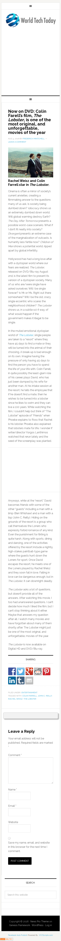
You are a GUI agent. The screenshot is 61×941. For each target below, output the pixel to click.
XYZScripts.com (46, 935)
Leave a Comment (17, 142)
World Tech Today (30, 20)
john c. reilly (45, 696)
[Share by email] (29, 680)
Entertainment (29, 692)
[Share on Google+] (29, 671)
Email (12, 805)
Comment (15, 755)
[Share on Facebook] (12, 671)
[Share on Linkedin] (12, 680)
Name (12, 789)
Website (13, 822)
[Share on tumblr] (21, 680)
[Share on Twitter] (21, 671)
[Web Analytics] (6, 938)
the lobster (30, 699)
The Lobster (26, 335)
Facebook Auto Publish (17, 935)
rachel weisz (15, 699)
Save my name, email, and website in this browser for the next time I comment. (29, 847)
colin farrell (29, 696)
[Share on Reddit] (38, 671)
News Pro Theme (39, 921)
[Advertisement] (30, 60)
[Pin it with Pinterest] (46, 671)
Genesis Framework (19, 925)
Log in (48, 925)
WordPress (37, 925)
